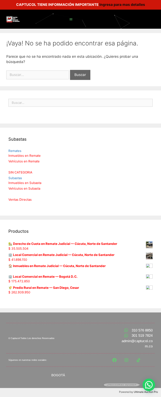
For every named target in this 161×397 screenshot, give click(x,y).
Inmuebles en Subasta (24, 183)
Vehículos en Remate (24, 161)
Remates (14, 151)
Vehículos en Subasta (24, 188)
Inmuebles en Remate (24, 156)
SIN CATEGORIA (20, 172)
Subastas (15, 178)
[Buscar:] (38, 75)
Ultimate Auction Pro (146, 391)
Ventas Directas (20, 200)
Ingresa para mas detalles (122, 5)
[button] (71, 19)
